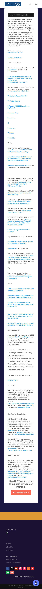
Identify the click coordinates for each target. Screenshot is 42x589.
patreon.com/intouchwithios (18, 91)
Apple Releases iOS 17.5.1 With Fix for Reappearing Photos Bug (20, 151)
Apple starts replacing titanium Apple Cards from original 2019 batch (21, 257)
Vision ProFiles (13, 472)
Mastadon (11, 118)
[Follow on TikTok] (24, 568)
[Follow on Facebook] (7, 568)
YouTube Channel (14, 101)
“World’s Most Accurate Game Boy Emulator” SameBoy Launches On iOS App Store (20, 316)
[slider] (30, 15)
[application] (21, 15)
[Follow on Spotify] (7, 572)
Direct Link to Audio (15, 58)
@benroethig (12, 448)
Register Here (13, 380)
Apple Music (12, 248)
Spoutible (11, 138)
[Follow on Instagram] (20, 568)
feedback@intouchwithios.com (24, 576)
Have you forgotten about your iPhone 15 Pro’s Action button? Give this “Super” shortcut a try (19, 222)
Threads (11, 133)
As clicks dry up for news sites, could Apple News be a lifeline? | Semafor (21, 324)
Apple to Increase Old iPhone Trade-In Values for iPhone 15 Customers (21, 296)
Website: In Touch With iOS (17, 96)
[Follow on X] (12, 568)
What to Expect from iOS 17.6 (18, 165)
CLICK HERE (12, 70)
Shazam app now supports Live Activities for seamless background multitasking (20, 304)
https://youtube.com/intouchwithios (21, 403)
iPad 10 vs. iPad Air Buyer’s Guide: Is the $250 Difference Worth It (19, 184)
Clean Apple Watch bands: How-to (19, 211)
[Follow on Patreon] (12, 572)
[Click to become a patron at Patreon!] (21, 495)
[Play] (10, 15)
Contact (9, 550)
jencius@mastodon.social (17, 477)
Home (8, 544)
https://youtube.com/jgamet (23, 434)
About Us (9, 547)
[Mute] (26, 15)
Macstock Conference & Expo (18, 337)
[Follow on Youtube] (16, 568)
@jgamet (11, 430)
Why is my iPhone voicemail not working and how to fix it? (20, 276)
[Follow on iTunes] (28, 568)
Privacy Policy (11, 560)
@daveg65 (29, 405)
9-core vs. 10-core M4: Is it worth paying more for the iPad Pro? (19, 202)
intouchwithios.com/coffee (17, 82)
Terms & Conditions (14, 563)
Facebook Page (13, 113)
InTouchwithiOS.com (15, 53)
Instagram (11, 128)
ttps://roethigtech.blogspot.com (20, 450)
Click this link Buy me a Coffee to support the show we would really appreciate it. (20, 78)
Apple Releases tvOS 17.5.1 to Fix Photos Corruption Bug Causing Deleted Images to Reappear (20, 158)
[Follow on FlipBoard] (32, 568)
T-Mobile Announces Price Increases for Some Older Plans (21, 289)
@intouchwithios (24, 407)
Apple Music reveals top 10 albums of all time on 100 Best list (20, 242)
